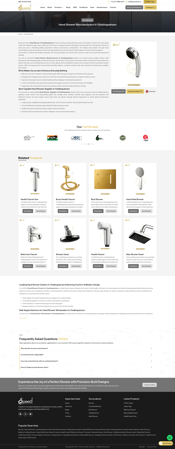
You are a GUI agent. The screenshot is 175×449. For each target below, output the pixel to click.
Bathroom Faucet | (129, 435)
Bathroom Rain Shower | (142, 429)
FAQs (67, 413)
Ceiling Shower (94, 413)
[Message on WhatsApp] (170, 438)
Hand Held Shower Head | (45, 432)
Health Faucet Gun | (24, 435)
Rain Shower (93, 410)
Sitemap (142, 447)
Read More (27, 211)
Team (92, 7)
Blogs (68, 7)
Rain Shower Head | (59, 429)
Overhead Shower (95, 406)
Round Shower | (30, 429)
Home (42, 7)
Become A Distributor (134, 7)
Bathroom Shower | (77, 432)
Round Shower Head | (102, 429)
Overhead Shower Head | (44, 429)
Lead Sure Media (41, 447)
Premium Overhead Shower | (94, 432)
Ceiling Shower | (57, 435)
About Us (68, 406)
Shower (91, 403)
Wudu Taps (128, 406)
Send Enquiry (117, 91)
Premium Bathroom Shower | (41, 435)
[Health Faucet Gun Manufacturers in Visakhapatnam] (34, 179)
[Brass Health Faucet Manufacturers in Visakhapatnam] (70, 179)
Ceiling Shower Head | (74, 429)
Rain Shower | (108, 432)
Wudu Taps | (22, 438)
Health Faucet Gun (130, 416)
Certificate (83, 7)
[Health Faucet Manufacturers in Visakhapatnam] (105, 234)
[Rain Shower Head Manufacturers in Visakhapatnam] (140, 234)
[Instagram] (25, 414)
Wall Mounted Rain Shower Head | (125, 432)
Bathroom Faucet (130, 410)
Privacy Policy (152, 447)
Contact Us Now (149, 385)
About (49, 7)
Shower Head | (128, 429)
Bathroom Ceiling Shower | (27, 432)
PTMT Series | (31, 438)
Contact (113, 7)
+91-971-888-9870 (117, 2)
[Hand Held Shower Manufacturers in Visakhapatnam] (140, 179)
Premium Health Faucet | (62, 432)
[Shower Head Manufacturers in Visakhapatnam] (70, 234)
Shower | (21, 429)
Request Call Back (134, 91)
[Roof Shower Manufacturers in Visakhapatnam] (105, 179)
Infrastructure (102, 7)
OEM (75, 7)
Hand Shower (93, 416)
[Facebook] (20, 414)
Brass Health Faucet (131, 413)
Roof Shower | (140, 435)
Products (58, 7)
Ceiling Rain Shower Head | (103, 435)
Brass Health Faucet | (87, 435)
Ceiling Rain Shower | (143, 432)
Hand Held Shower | (88, 429)
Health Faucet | (151, 435)
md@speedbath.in (134, 2)
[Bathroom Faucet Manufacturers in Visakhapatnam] (34, 234)
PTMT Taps (150, 2)
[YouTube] (30, 414)
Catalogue (149, 7)
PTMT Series (128, 403)
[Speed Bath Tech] (24, 7)
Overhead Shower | (116, 429)
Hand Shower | (118, 435)
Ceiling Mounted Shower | (71, 435)
